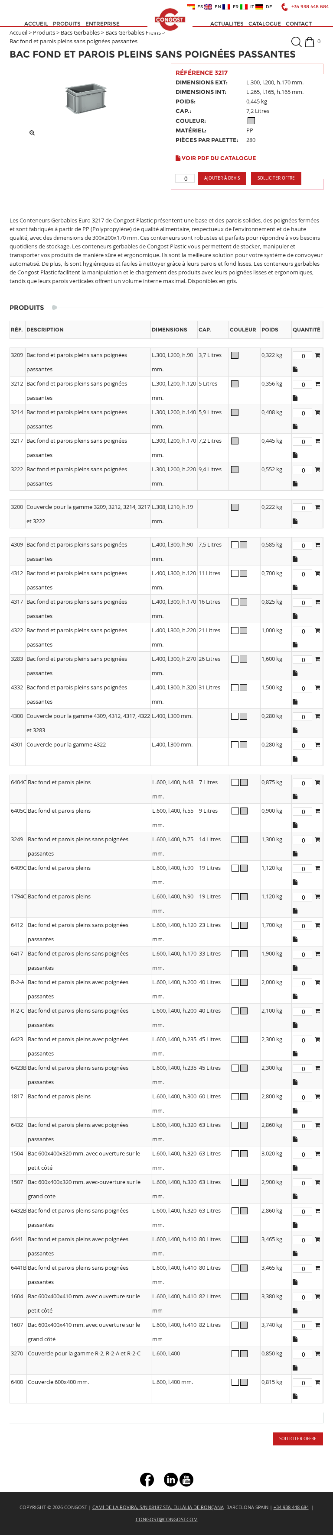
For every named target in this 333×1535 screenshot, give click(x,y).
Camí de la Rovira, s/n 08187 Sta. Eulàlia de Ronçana (158, 1507)
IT (251, 7)
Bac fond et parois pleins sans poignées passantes (73, 41)
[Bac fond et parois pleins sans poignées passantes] (86, 98)
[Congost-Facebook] (147, 1479)
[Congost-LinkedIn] (171, 1479)
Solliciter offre (276, 178)
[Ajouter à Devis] (317, 355)
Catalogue (264, 24)
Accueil (36, 24)
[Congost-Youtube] (186, 1479)
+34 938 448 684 (310, 7)
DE (267, 7)
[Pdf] (295, 369)
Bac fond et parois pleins (59, 782)
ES (199, 7)
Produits (67, 24)
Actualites (227, 24)
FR (234, 7)
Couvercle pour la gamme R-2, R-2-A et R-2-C (84, 1353)
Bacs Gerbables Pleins (133, 32)
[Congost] (170, 19)
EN (216, 7)
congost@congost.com (167, 1519)
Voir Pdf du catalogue (218, 157)
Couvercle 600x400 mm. (58, 1382)
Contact (299, 24)
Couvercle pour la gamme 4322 (66, 744)
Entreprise (102, 24)
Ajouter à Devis (222, 178)
